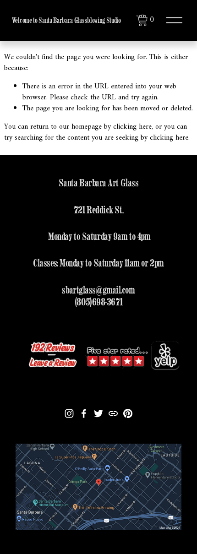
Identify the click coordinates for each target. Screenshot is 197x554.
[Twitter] (98, 413)
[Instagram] (69, 413)
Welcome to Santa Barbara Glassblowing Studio (66, 20)
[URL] (113, 413)
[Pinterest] (127, 413)
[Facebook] (83, 413)
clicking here (132, 126)
